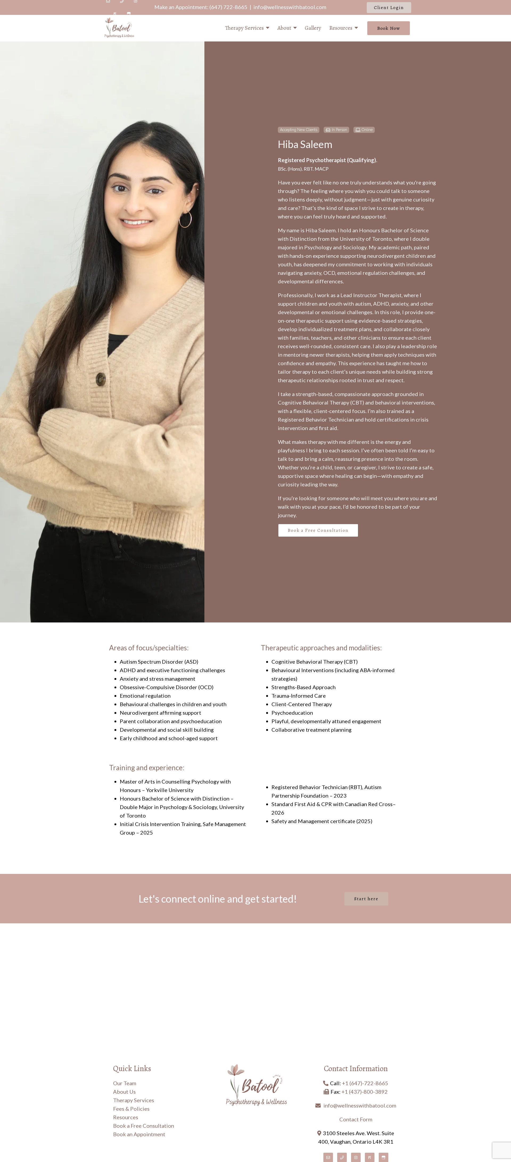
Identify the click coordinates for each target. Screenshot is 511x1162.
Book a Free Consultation (318, 530)
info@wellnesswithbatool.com (289, 7)
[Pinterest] (115, 14)
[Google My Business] (129, 14)
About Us (124, 1091)
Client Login (389, 8)
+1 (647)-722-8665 (365, 1083)
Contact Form (355, 1119)
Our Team (124, 1083)
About (284, 28)
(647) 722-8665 (228, 7)
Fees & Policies (131, 1108)
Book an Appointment (139, 1134)
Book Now (388, 28)
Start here (366, 899)
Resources (340, 28)
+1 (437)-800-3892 (364, 1091)
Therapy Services (244, 28)
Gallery (313, 28)
